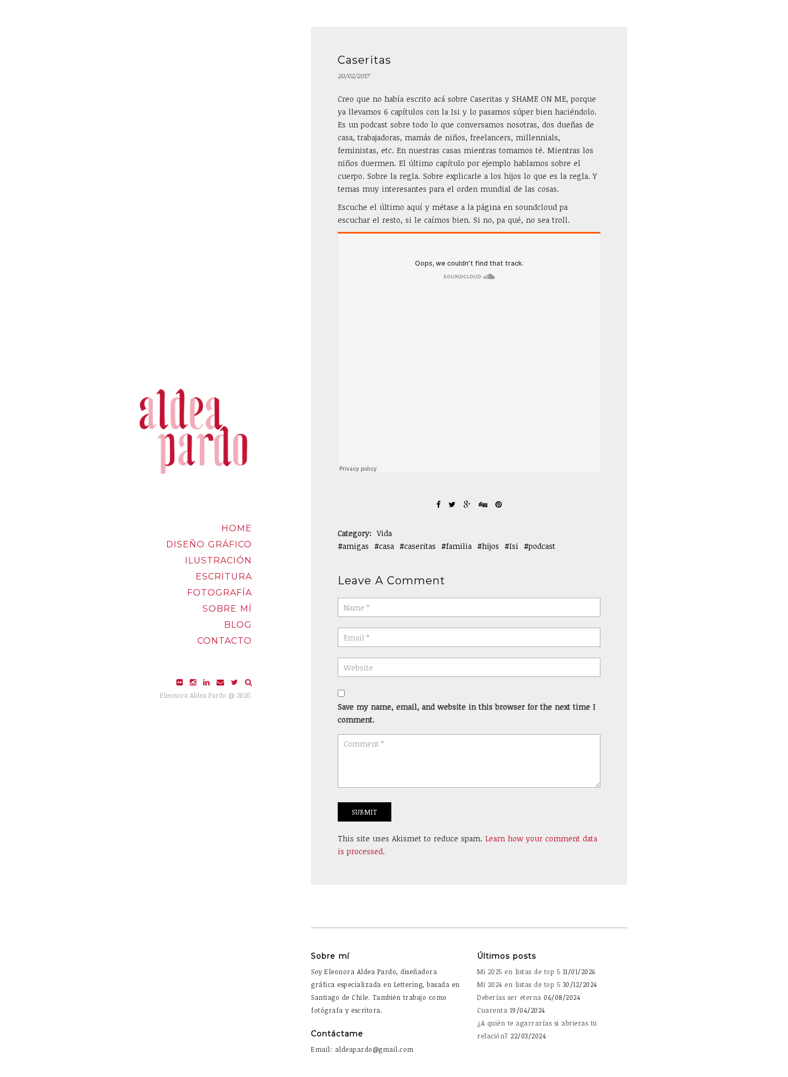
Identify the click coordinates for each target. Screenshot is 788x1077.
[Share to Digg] (484, 504)
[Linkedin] (207, 682)
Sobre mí (227, 609)
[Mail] (222, 682)
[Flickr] (180, 682)
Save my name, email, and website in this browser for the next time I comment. (467, 713)
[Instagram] (194, 682)
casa (386, 546)
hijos (490, 546)
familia (459, 546)
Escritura (224, 576)
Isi (513, 546)
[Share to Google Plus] (468, 504)
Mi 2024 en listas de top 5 (518, 984)
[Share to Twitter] (453, 504)
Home (236, 528)
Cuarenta (492, 1010)
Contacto (224, 641)
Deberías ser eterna (509, 997)
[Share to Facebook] (439, 504)
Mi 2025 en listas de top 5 (518, 971)
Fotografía (219, 593)
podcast (542, 546)
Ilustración (218, 560)
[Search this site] (248, 682)
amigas (356, 546)
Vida (384, 533)
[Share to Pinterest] (498, 504)
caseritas (420, 546)
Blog (238, 625)
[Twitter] (236, 682)
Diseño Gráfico (209, 544)
